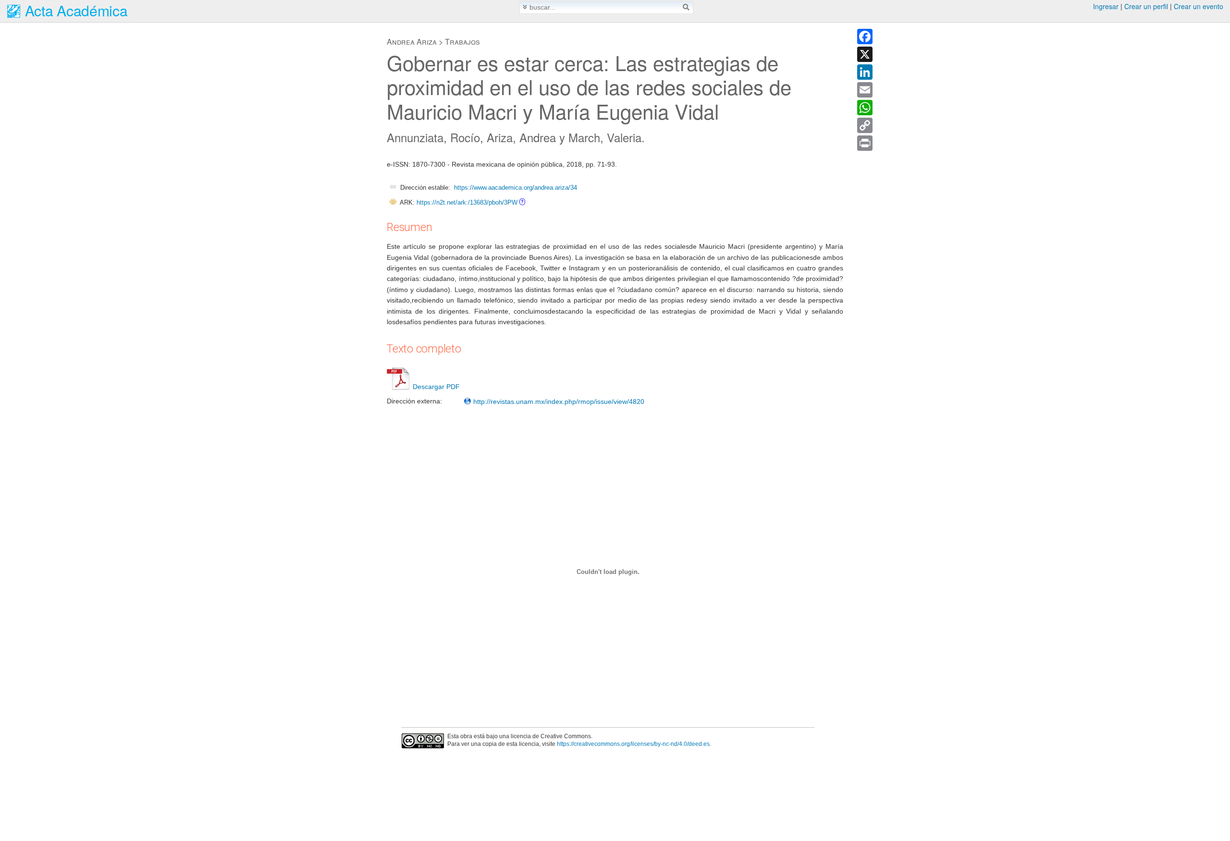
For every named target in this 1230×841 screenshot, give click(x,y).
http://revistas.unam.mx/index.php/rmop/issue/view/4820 (557, 401)
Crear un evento (1198, 6)
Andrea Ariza (412, 41)
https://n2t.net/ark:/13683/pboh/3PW (467, 202)
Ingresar (1106, 6)
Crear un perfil (1146, 6)
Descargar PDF (436, 386)
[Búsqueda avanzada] (525, 7)
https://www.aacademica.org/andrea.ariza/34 (515, 187)
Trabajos (462, 41)
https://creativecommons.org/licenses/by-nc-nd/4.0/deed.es (633, 744)
